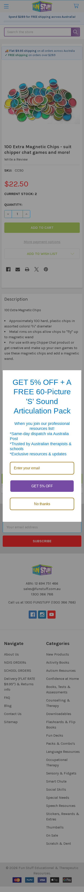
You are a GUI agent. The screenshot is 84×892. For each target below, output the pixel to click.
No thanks (42, 504)
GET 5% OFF (42, 486)
